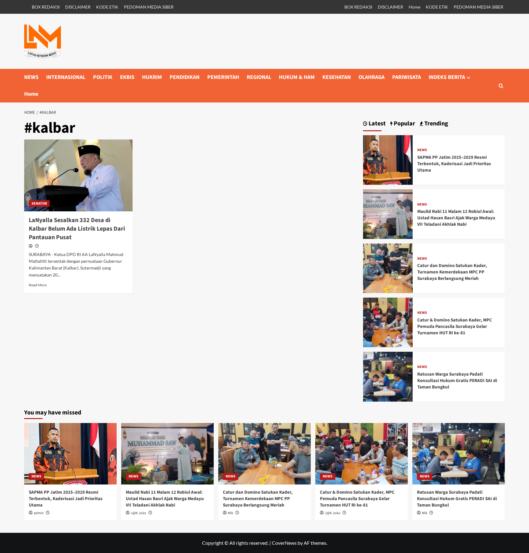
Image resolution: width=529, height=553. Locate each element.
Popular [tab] (403, 124)
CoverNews (284, 543)
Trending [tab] (435, 124)
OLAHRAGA (371, 77)
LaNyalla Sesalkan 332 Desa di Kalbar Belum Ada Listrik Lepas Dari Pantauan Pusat (77, 229)
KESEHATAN (336, 77)
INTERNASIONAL (65, 77)
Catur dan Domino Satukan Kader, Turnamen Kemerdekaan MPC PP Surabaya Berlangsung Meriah (452, 272)
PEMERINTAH (223, 77)
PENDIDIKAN (185, 77)
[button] (501, 85)
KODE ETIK (107, 6)
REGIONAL (259, 77)
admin (39, 513)
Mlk (230, 513)
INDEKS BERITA (447, 77)
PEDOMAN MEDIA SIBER (149, 6)
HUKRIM (152, 77)
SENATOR (39, 203)
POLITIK (102, 77)
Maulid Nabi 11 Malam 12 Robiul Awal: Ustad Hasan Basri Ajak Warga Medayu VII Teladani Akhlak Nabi (456, 218)
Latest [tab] (376, 124)
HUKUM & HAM (297, 77)
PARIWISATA (406, 77)
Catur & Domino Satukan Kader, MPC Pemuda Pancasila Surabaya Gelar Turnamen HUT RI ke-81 (454, 326)
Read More (38, 285)
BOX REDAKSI (46, 6)
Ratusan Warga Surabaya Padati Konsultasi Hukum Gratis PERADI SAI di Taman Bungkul (457, 380)
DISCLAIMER (78, 6)
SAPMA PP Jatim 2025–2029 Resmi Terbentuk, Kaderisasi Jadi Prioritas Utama (454, 163)
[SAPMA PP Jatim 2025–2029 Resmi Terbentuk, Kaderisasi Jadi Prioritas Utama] (388, 159)
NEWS (31, 77)
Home (414, 6)
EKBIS (127, 77)
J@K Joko (138, 513)
